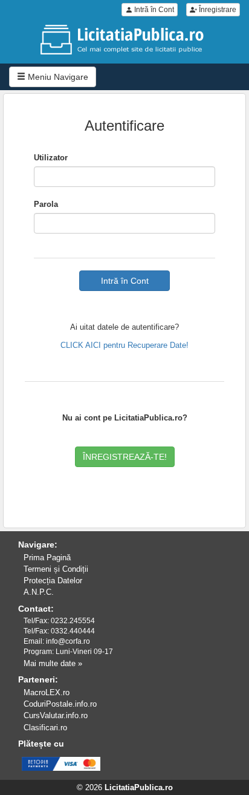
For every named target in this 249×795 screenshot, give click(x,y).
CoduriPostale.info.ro (60, 703)
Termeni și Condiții (56, 569)
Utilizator (51, 157)
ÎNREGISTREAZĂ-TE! (125, 457)
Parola (46, 204)
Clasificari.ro (45, 727)
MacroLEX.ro (47, 692)
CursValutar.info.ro (56, 715)
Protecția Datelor (53, 580)
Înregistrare (216, 9)
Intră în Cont (153, 9)
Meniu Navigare (56, 77)
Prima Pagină (47, 557)
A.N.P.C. (39, 592)
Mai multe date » (53, 663)
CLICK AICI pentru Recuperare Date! (124, 345)
